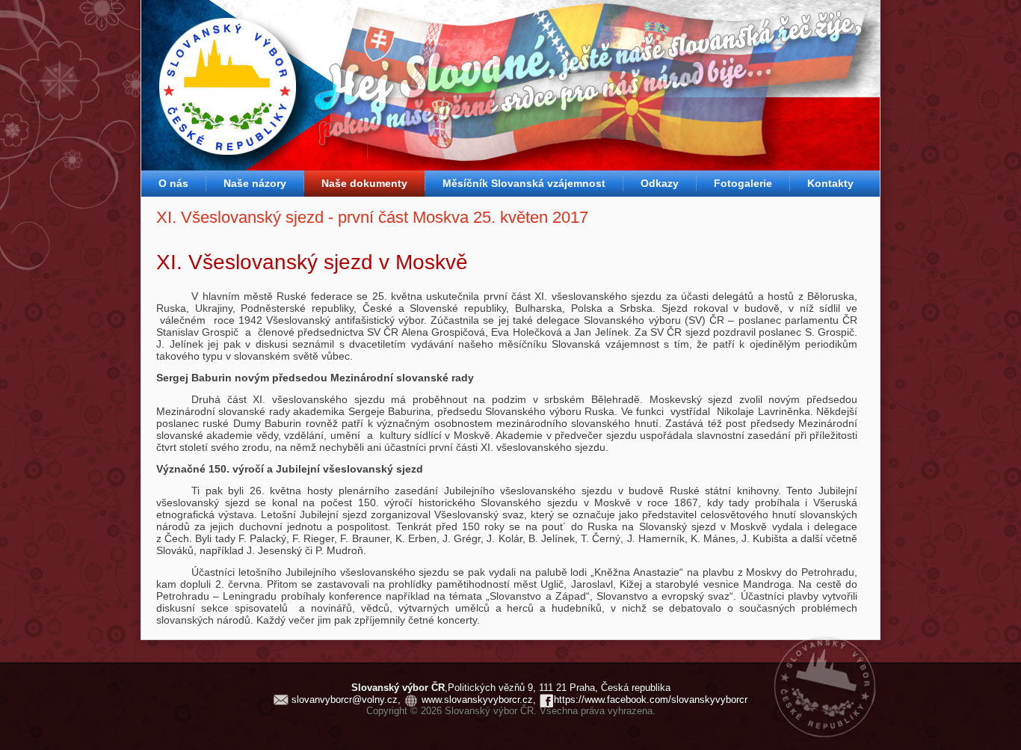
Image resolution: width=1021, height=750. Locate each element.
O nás (173, 183)
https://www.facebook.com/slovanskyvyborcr (650, 699)
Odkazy (660, 183)
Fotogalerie (743, 183)
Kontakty (830, 183)
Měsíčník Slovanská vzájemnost (523, 183)
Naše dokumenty (364, 183)
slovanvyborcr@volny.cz (345, 699)
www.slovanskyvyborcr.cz (477, 699)
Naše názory (254, 183)
